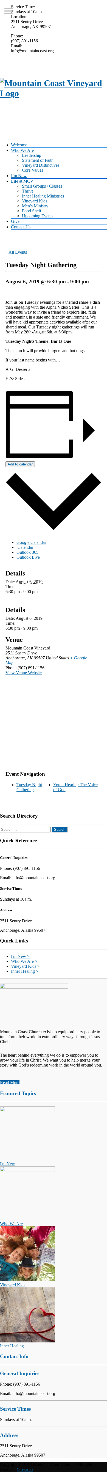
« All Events (16, 252)
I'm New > (20, 956)
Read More (9, 1082)
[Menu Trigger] (8, 10)
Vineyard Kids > (25, 966)
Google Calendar (31, 542)
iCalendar (24, 547)
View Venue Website (23, 672)
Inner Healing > (24, 971)
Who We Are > (24, 961)
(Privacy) (25, 1469)
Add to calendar (20, 464)
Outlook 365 (27, 552)
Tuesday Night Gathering (29, 787)
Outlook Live (28, 557)
